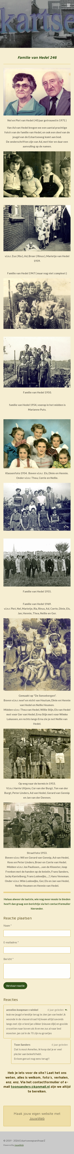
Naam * (7, 925)
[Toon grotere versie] (37, 91)
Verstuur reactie (15, 985)
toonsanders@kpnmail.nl (30, 1086)
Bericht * (8, 959)
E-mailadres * (11, 942)
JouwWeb (37, 1118)
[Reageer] (66, 1009)
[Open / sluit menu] (68, 5)
